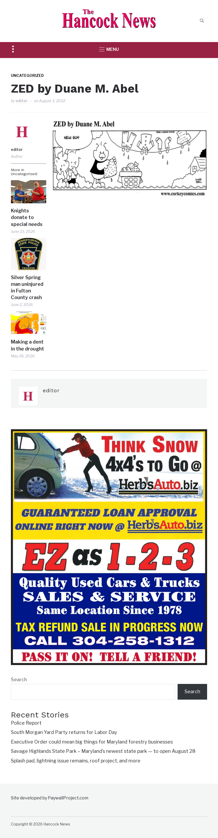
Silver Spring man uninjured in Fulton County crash (27, 287)
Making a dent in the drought (27, 345)
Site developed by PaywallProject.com (49, 797)
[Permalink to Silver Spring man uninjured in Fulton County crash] (28, 254)
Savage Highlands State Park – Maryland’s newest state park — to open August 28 (103, 751)
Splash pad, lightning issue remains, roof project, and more (75, 760)
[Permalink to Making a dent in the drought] (28, 323)
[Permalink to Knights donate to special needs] (28, 191)
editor (21, 100)
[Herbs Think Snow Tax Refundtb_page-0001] (109, 433)
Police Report (26, 723)
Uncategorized (27, 75)
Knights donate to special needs (27, 217)
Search (19, 679)
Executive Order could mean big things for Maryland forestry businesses (92, 742)
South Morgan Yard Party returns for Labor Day (64, 732)
